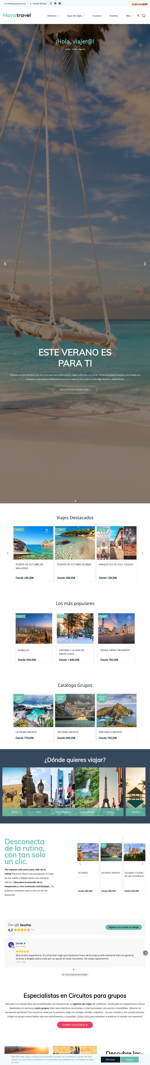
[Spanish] (133, 4)
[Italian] (141, 4)
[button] (75, 389)
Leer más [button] (21, 962)
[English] (136, 4)
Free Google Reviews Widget (76, 975)
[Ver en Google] (11, 945)
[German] (146, 4)
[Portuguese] (144, 4)
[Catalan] (138, 4)
